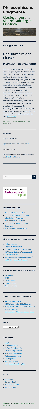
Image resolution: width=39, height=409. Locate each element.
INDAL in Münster (13, 157)
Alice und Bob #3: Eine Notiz (15, 213)
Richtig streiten (11, 244)
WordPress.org (10, 387)
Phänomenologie (11, 345)
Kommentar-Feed (12, 385)
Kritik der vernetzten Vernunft (16, 260)
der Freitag (9, 275)
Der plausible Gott (11, 255)
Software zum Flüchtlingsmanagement (19, 312)
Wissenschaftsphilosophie (15, 364)
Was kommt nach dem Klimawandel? (19, 257)
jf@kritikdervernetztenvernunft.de (16, 144)
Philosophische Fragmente (18, 9)
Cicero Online (10, 281)
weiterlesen (11, 116)
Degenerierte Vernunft (13, 247)
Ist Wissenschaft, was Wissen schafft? (19, 252)
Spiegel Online (10, 283)
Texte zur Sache (11, 286)
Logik (7, 343)
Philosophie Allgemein (13, 348)
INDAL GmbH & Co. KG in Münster (18, 304)
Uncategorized (10, 359)
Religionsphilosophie (13, 356)
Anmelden (9, 379)
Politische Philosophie (19, 121)
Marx (29, 121)
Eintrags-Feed (10, 382)
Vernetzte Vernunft (12, 361)
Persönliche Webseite (13, 301)
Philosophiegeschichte (13, 351)
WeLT (7, 278)
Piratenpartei (7, 123)
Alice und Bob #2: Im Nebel (15, 221)
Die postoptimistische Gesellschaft (18, 249)
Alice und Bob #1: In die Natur (16, 229)
